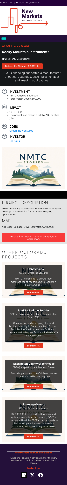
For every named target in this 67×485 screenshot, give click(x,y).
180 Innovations (33, 269)
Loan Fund (10, 59)
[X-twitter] (32, 475)
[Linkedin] (24, 475)
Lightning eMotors (33, 404)
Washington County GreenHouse (34, 363)
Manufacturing (24, 59)
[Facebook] (41, 475)
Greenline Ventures (21, 130)
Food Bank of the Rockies (34, 310)
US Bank (14, 141)
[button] (3, 38)
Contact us (33, 468)
